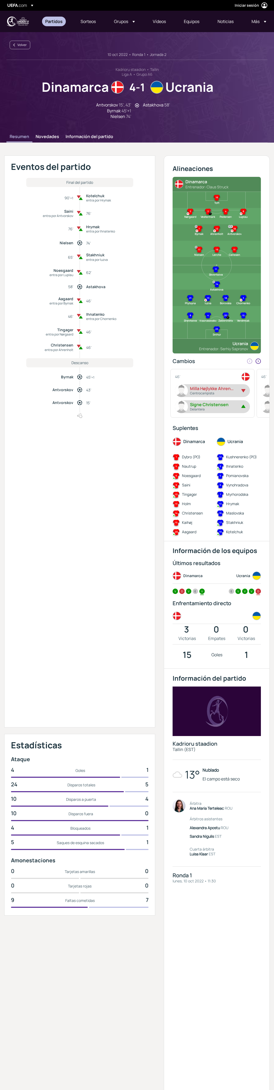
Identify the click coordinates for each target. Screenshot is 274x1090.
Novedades (47, 136)
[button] (124, 21)
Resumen (19, 136)
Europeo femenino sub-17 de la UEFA (17, 21)
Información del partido (89, 136)
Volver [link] (22, 45)
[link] (54, 21)
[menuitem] (56, 21)
